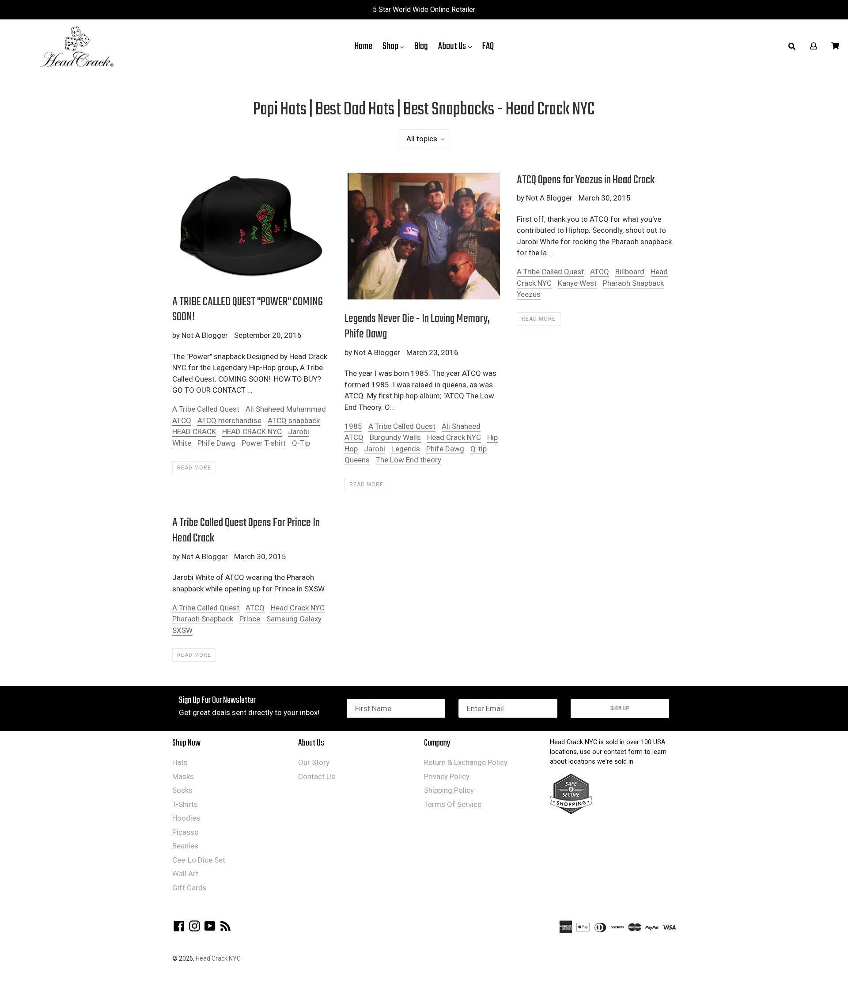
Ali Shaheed (461, 426)
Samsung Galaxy (294, 618)
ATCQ (181, 420)
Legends (405, 448)
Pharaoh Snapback (633, 283)
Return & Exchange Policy (465, 762)
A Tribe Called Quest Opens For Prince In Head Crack (246, 531)
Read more (194, 468)
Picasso (185, 832)
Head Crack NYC (454, 437)
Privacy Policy (446, 776)
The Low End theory (408, 459)
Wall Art (185, 873)
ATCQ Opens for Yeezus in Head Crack (586, 180)
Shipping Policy (449, 790)
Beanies (185, 845)
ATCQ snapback (294, 420)
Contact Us (316, 776)
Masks (183, 776)
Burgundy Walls (395, 437)
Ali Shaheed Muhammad (286, 409)
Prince (249, 618)
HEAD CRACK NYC (252, 431)
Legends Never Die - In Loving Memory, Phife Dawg (417, 327)
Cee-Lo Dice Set (198, 860)
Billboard (629, 271)
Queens (357, 459)
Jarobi (374, 448)
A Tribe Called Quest (205, 409)
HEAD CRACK (194, 431)
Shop (395, 46)
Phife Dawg (216, 443)
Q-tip (478, 448)
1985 (353, 426)
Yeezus (529, 294)
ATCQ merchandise (229, 420)
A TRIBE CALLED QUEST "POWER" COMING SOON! (247, 310)
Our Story (313, 762)
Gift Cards (189, 887)
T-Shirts (185, 804)
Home (363, 46)
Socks (182, 790)
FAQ (488, 46)
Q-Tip (301, 443)
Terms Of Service (452, 804)
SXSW (182, 630)
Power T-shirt (264, 443)
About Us (457, 46)
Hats (180, 762)
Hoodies (186, 818)
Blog (421, 46)
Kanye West (577, 283)
